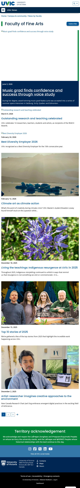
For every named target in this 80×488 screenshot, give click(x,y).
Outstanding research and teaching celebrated (31, 118)
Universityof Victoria (21, 3)
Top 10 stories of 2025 (14, 331)
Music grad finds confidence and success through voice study (32, 92)
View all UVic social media (40, 454)
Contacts (42, 461)
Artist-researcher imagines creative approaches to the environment (36, 397)
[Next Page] (17, 414)
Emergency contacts (52, 476)
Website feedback (46, 480)
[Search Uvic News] (76, 3)
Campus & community (17, 16)
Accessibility (37, 476)
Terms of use (26, 476)
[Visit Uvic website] (8, 3)
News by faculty (35, 16)
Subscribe (73, 24)
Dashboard (40, 483)
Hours (41, 466)
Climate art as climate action (20, 203)
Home (3, 16)
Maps (41, 463)
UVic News (12, 10)
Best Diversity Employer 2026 (19, 141)
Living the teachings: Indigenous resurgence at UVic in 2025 (39, 267)
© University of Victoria (31, 480)
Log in (55, 480)
